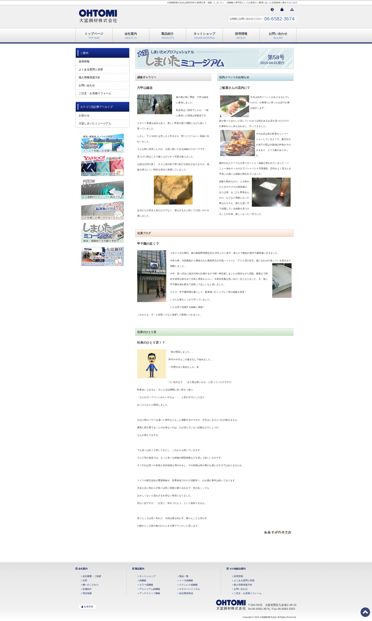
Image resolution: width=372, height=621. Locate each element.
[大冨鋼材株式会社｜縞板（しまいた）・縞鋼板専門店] (231, 604)
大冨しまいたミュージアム (95, 123)
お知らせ (84, 115)
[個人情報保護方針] (282, 9)
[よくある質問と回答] (272, 9)
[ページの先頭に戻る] (365, 612)
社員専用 (88, 606)
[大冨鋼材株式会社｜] (98, 16)
